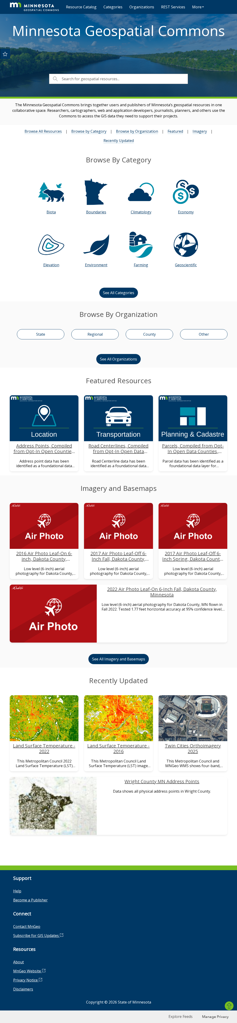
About (18, 962)
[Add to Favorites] (5, 54)
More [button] (197, 7)
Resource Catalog (81, 7)
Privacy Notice (26, 980)
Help (17, 891)
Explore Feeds (180, 1016)
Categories (112, 7)
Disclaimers (23, 989)
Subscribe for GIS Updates (36, 935)
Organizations (141, 7)
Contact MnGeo (26, 926)
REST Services (173, 7)
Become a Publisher (30, 900)
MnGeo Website (27, 971)
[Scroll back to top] (229, 1005)
